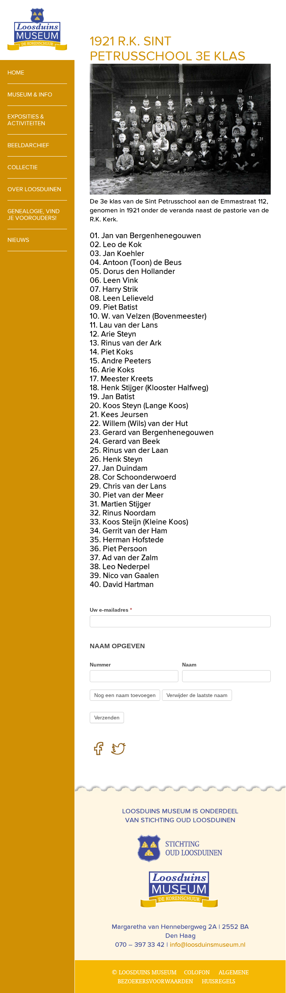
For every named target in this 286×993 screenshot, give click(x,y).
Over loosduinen (34, 189)
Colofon (197, 972)
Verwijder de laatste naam (197, 695)
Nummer (100, 665)
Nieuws (18, 239)
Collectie (22, 167)
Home (15, 72)
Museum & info (29, 94)
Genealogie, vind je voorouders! (33, 214)
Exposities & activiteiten (26, 120)
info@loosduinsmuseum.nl (207, 944)
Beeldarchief (28, 145)
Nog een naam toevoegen (125, 695)
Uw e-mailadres (111, 610)
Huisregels (218, 981)
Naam (189, 665)
